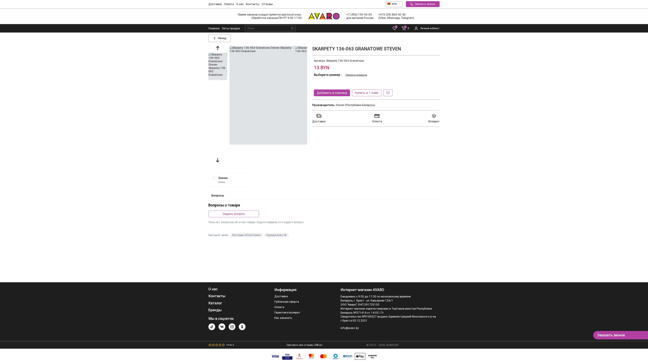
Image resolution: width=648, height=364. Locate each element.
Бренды (215, 310)
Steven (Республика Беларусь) (355, 105)
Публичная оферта (286, 301)
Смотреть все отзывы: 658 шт (305, 344)
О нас (240, 4)
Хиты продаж (231, 28)
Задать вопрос (234, 214)
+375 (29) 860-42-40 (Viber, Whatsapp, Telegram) (396, 16)
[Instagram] (232, 326)
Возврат (434, 121)
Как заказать (283, 317)
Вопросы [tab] (217, 195)
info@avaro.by (350, 328)
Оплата (229, 4)
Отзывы (267, 4)
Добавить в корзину (332, 93)
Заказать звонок (425, 4)
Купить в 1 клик (367, 93)
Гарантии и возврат (287, 312)
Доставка (215, 4)
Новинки (214, 28)
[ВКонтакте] (222, 326)
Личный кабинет (430, 28)
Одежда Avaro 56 (276, 235)
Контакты (252, 4)
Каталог (215, 303)
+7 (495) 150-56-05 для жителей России (359, 16)
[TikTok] (211, 326)
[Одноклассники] (242, 326)
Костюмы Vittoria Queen (246, 235)
